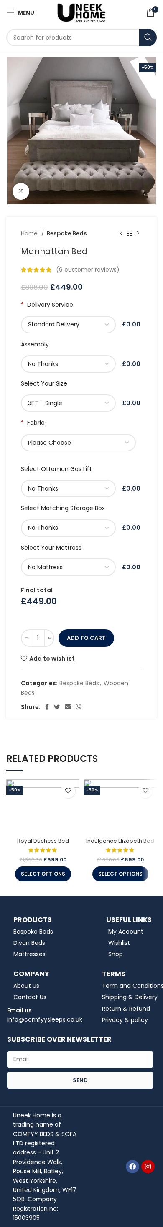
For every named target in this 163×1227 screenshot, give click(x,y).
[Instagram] (148, 1166)
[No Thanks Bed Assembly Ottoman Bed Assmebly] (70, 364)
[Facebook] (132, 1166)
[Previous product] (121, 233)
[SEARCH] (148, 37)
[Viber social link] (78, 706)
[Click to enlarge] (21, 191)
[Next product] (138, 233)
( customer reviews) (88, 269)
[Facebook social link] (47, 706)
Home (30, 234)
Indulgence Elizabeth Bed (120, 840)
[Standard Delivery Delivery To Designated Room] (70, 324)
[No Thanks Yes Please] (70, 488)
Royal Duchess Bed (43, 840)
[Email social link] (67, 706)
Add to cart (86, 638)
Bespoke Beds (66, 234)
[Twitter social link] (56, 706)
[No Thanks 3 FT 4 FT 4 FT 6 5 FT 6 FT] (70, 528)
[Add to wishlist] (68, 791)
